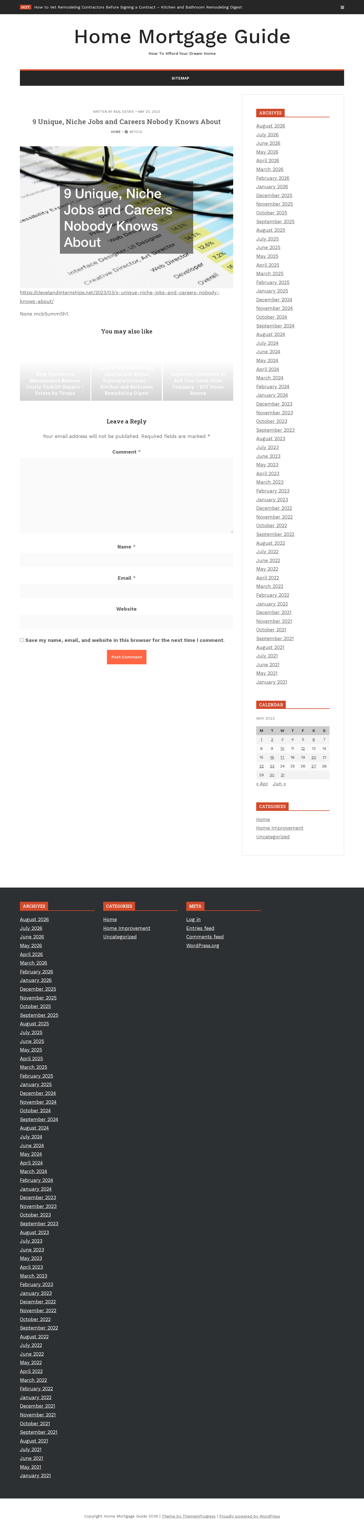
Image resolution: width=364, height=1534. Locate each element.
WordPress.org (202, 945)
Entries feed (200, 928)
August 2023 (270, 438)
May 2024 (267, 360)
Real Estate (123, 112)
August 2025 (270, 230)
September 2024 (275, 326)
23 (272, 766)
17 (282, 757)
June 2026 (268, 143)
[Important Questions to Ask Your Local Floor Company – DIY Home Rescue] (198, 372)
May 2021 (267, 673)
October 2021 (271, 630)
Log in (193, 919)
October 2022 (271, 525)
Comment (126, 452)
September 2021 (275, 638)
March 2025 (270, 273)
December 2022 (274, 508)
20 (313, 757)
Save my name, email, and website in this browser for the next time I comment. (125, 640)
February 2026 (272, 178)
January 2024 (272, 395)
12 (303, 748)
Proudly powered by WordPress (249, 1516)
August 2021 (270, 647)
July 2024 (267, 343)
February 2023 (272, 491)
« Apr (262, 783)
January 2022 (272, 604)
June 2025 (268, 247)
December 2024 (274, 299)
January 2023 (272, 499)
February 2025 (272, 282)
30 (272, 775)
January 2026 (272, 186)
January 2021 (271, 682)
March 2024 (270, 378)
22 (261, 766)
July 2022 (267, 551)
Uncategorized (273, 837)
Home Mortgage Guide (182, 40)
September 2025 (275, 221)
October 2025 (271, 213)
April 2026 (267, 160)
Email (127, 578)
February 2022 (272, 595)
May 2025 (267, 256)
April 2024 (267, 369)
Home (116, 132)
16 (272, 757)
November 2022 (274, 517)
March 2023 (270, 482)
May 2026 (267, 152)
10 (282, 748)
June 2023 (268, 456)
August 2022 (270, 543)
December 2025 (274, 195)
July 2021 (267, 656)
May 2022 (267, 569)
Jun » (279, 783)
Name (126, 547)
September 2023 (275, 430)
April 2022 (267, 578)
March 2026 (270, 169)
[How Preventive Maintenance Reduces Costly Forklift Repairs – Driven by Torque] (55, 372)
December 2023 (274, 404)
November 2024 (274, 308)
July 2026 (267, 134)
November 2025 (274, 204)
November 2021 (274, 621)
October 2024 (271, 317)
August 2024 (270, 334)
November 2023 (274, 413)
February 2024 (272, 386)
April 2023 (267, 473)
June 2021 (268, 664)
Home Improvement (279, 828)
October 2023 (271, 421)
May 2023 (267, 464)
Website (126, 609)
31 (282, 775)
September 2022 (275, 534)
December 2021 (273, 612)
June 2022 (268, 560)
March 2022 (269, 586)
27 (313, 766)
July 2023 (267, 447)
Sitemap (180, 78)
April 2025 (267, 265)
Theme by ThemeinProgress (189, 1516)
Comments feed (205, 937)
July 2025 (267, 239)
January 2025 (272, 291)
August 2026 (270, 126)
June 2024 (268, 351)
